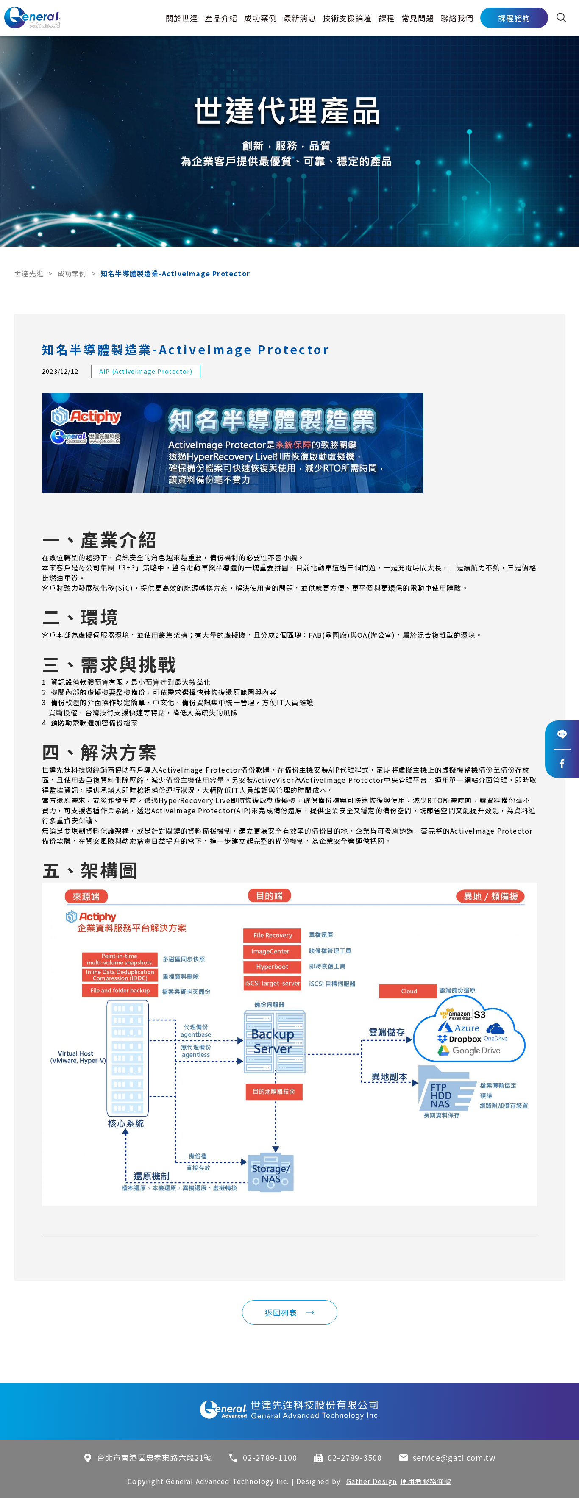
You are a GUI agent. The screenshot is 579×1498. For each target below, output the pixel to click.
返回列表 (281, 1312)
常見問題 (417, 17)
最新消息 (300, 17)
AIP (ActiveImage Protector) (145, 371)
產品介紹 (221, 17)
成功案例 (260, 17)
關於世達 (182, 17)
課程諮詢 (514, 17)
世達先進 (29, 273)
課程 (387, 17)
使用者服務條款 (425, 1481)
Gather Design (371, 1481)
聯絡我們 (457, 17)
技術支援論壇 (347, 17)
